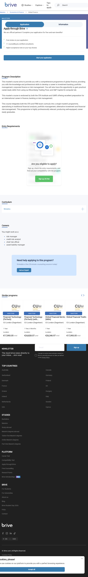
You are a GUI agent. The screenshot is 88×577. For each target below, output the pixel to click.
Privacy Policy (46, 357)
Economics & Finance (17, 12)
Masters (2, 12)
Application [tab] (24, 24)
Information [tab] (63, 24)
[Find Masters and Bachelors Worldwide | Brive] (11, 6)
